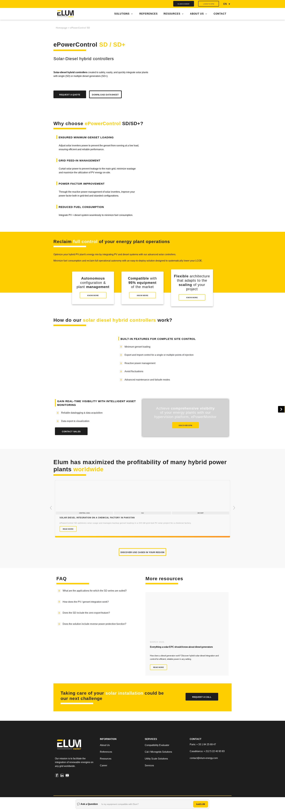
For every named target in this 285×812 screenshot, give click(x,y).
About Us (105, 757)
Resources (105, 770)
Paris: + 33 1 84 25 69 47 (203, 756)
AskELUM (200, 804)
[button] (51, 514)
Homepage (61, 28)
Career (103, 777)
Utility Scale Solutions (156, 770)
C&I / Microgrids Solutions (158, 763)
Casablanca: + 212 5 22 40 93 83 (207, 763)
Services (149, 777)
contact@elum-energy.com (204, 770)
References (106, 763)
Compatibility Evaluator (157, 757)
